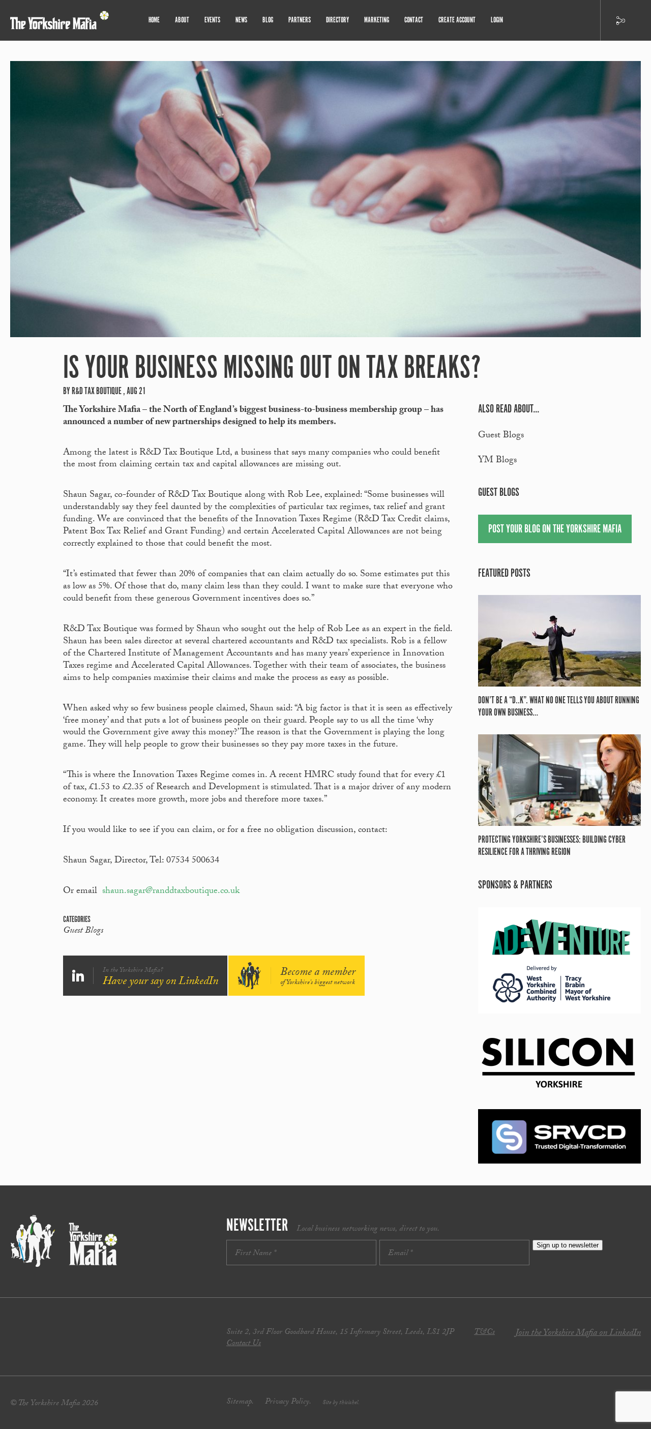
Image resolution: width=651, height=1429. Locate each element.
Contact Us (243, 1344)
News (241, 20)
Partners (299, 20)
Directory (337, 20)
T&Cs (484, 1332)
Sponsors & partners (515, 885)
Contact (413, 20)
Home (154, 20)
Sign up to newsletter (568, 1245)
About (182, 20)
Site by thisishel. (341, 1403)
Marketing (376, 20)
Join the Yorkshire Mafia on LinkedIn (578, 1334)
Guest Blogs (83, 931)
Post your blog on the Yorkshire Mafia (555, 529)
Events (212, 20)
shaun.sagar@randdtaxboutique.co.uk (171, 892)
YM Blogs (497, 461)
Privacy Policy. (288, 1402)
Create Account (457, 20)
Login (497, 20)
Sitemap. (240, 1402)
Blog (267, 20)
